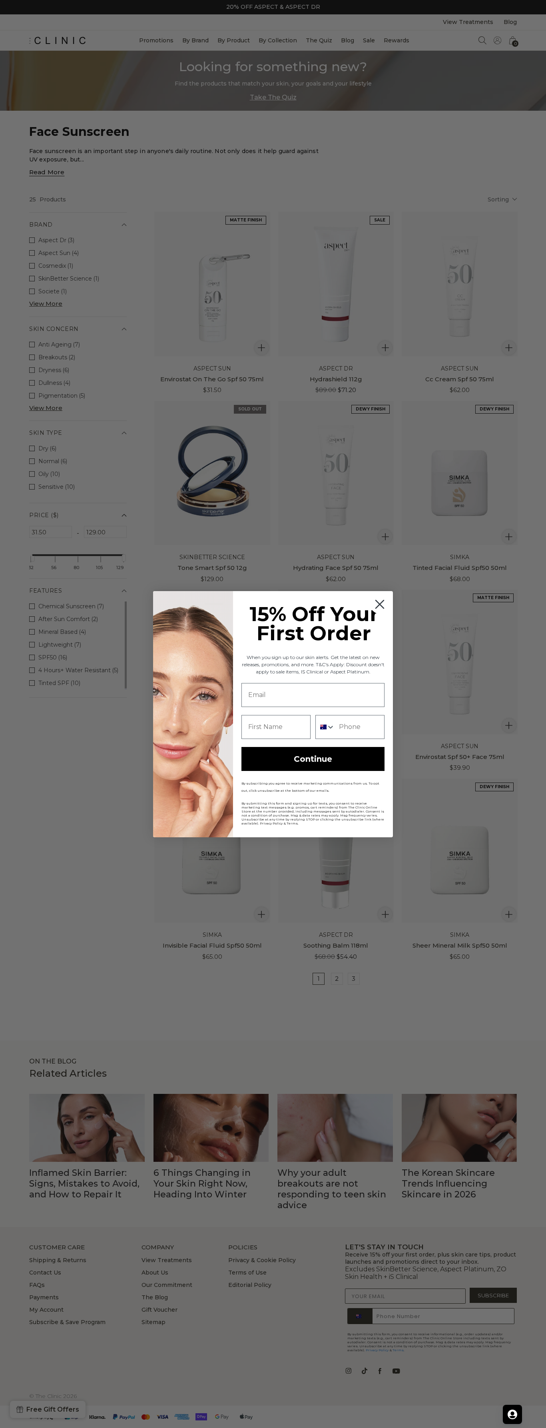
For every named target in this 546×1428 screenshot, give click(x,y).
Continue (313, 759)
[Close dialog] (380, 604)
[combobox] (325, 727)
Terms (292, 823)
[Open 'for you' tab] (512, 1414)
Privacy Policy (271, 823)
